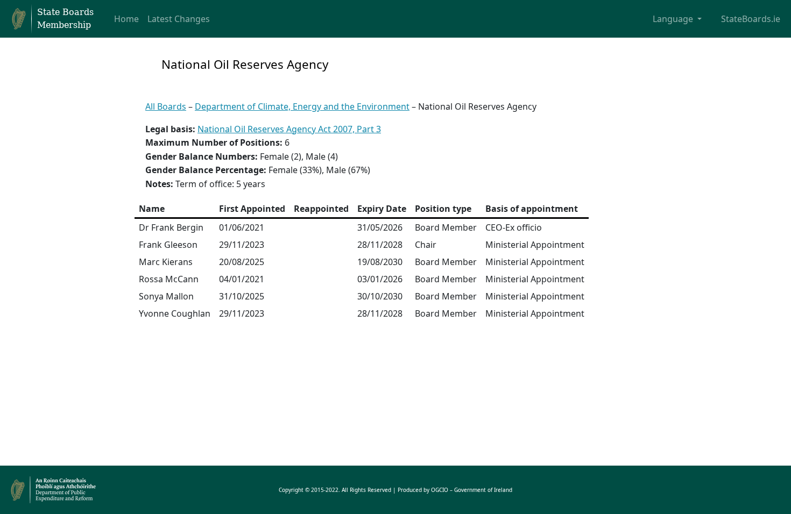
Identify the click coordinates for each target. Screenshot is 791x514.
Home (126, 19)
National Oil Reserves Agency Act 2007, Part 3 (289, 129)
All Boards (165, 106)
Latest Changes (178, 19)
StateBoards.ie (750, 19)
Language (674, 19)
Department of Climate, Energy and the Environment (302, 106)
